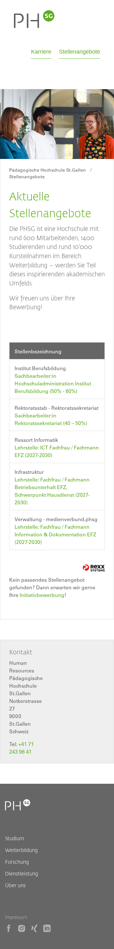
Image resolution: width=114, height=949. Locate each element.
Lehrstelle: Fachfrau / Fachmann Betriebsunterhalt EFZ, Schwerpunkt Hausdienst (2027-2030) (52, 491)
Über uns (15, 885)
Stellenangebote (79, 52)
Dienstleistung (21, 873)
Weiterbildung (21, 850)
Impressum (16, 917)
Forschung (17, 861)
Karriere (41, 52)
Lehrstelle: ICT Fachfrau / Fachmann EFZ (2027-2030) (57, 451)
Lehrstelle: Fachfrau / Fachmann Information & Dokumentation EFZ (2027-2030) (55, 534)
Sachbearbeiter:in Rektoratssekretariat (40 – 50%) (51, 419)
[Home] (34, 26)
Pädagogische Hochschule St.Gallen (47, 170)
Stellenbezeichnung (38, 351)
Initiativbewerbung (42, 595)
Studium (14, 838)
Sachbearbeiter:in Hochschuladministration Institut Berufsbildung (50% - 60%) (53, 383)
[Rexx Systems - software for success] (94, 567)
